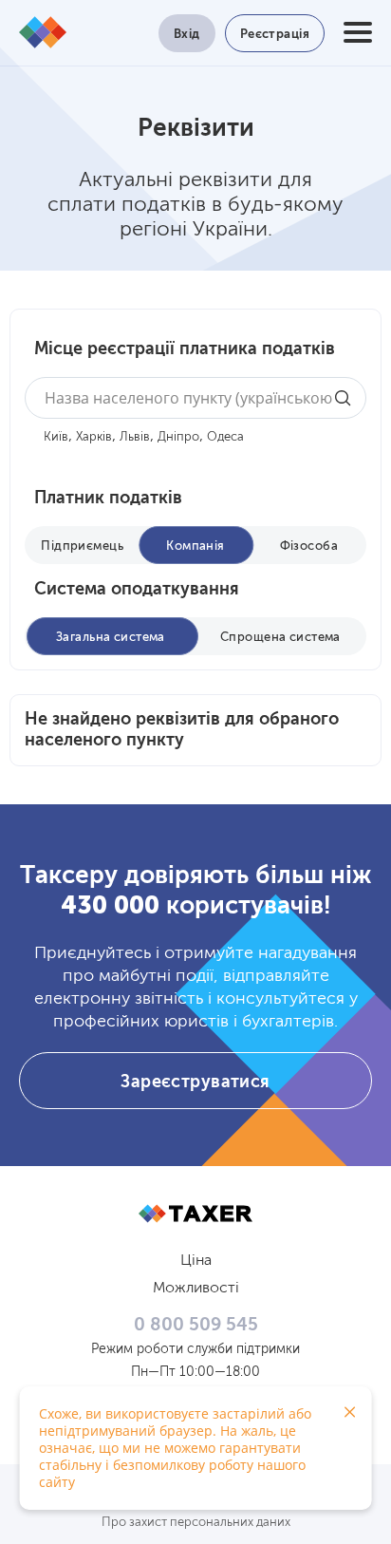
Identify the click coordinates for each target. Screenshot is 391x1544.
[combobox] (195, 398)
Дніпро (178, 437)
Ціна (196, 1261)
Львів (135, 437)
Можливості (196, 1288)
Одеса (225, 437)
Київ (56, 437)
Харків (94, 437)
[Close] (350, 1412)
